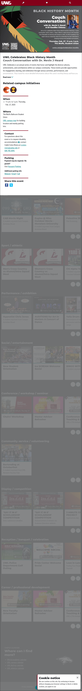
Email (14, 174)
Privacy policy (61, 687)
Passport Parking (14, 166)
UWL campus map (9, 121)
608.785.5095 (9, 151)
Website (7, 174)
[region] (41, 348)
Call (18, 174)
